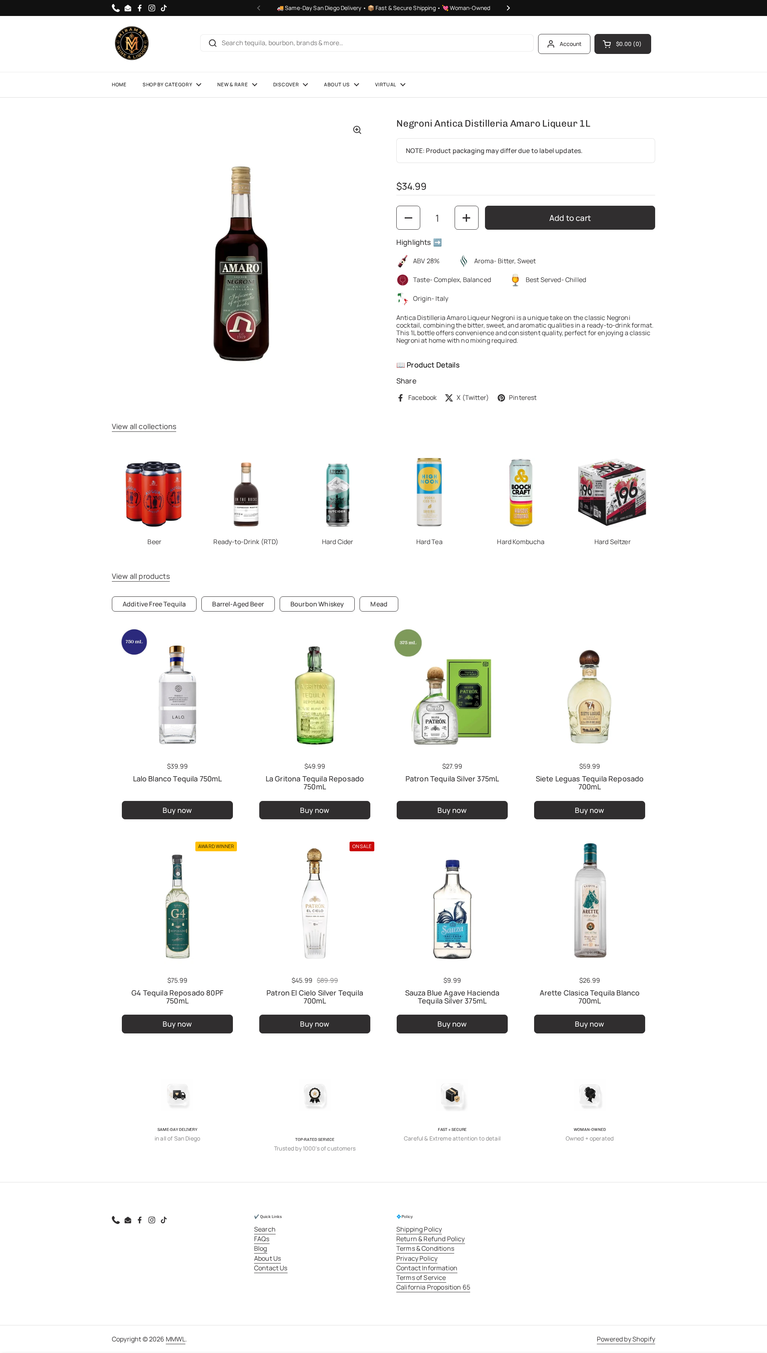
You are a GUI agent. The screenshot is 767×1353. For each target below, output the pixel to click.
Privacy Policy (416, 1258)
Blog (260, 1248)
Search (265, 1229)
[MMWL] (132, 44)
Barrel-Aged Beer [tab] (238, 604)
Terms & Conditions (425, 1248)
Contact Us (271, 1268)
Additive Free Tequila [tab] (154, 604)
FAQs (262, 1238)
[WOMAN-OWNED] (590, 1095)
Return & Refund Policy (430, 1238)
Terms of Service (421, 1277)
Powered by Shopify (626, 1339)
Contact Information (426, 1268)
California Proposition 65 (433, 1287)
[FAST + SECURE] (452, 1095)
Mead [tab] (378, 604)
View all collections (144, 426)
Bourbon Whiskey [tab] (317, 604)
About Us (267, 1258)
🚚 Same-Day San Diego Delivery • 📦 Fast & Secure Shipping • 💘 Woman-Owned (384, 8)
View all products (141, 576)
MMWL (176, 1339)
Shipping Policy (419, 1229)
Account (571, 44)
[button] (622, 44)
